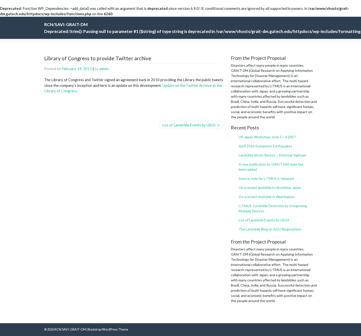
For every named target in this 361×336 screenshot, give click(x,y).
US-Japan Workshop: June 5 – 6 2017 (267, 137)
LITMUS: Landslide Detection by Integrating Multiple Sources (273, 208)
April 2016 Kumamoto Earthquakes (265, 146)
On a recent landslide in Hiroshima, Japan (270, 187)
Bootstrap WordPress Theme (108, 329)
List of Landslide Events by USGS (189, 125)
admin (104, 68)
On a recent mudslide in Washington (266, 197)
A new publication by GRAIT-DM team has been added (271, 166)
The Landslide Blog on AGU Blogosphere (270, 229)
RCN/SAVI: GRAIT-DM (70, 329)
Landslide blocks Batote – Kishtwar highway (272, 155)
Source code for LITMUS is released (266, 178)
